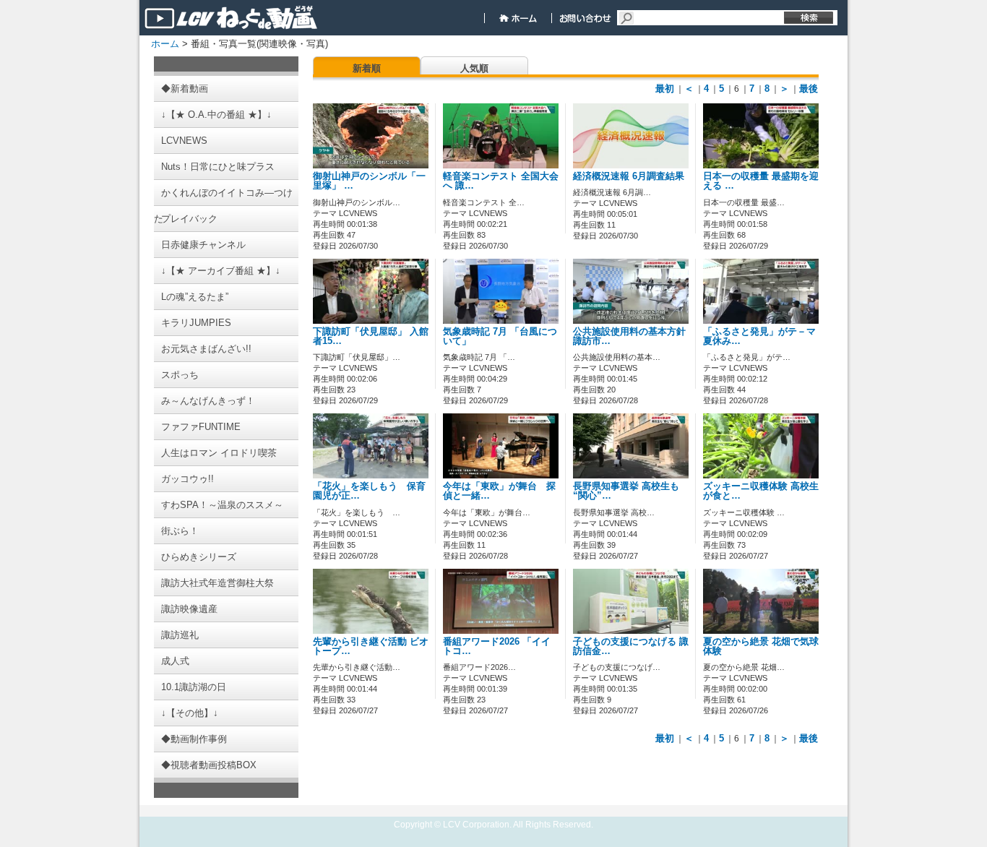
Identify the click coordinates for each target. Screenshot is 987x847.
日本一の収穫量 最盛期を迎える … (761, 181)
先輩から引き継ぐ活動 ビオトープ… (370, 646)
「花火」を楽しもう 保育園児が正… (369, 491)
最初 (664, 88)
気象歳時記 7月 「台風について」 (500, 336)
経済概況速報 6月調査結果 (628, 176)
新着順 (367, 68)
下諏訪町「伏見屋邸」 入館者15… (370, 336)
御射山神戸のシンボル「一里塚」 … (369, 181)
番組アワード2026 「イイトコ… (497, 646)
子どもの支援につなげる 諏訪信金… (631, 646)
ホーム (165, 43)
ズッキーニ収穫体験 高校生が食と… (761, 491)
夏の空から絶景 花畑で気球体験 (761, 646)
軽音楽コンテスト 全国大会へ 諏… (501, 181)
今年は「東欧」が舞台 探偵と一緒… (499, 491)
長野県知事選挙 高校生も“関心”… (626, 491)
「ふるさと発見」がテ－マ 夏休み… (764, 336)
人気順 (474, 68)
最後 (808, 88)
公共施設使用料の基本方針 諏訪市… (634, 336)
